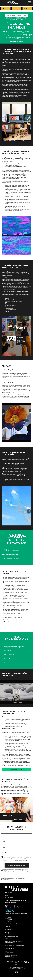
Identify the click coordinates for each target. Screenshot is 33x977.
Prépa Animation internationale (11, 936)
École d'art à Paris (8, 956)
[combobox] (3, 853)
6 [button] (19, 702)
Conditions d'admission (10, 952)
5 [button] (19, 819)
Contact (7, 961)
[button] (15, 550)
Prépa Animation (8, 935)
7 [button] (20, 702)
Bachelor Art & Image (9, 938)
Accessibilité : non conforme (18, 962)
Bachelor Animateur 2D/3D (10, 942)
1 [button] (13, 702)
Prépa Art (7, 932)
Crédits (12, 961)
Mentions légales (7, 962)
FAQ (26, 962)
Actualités (7, 954)
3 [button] (15, 702)
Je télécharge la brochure (16, 865)
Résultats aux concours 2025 (11, 955)
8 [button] (21, 702)
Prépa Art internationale (10, 933)
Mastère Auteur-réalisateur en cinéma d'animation (15, 944)
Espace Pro (17, 961)
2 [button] (14, 702)
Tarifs (6, 951)
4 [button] (16, 702)
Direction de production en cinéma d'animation (14, 945)
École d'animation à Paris (10, 957)
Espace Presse (24, 961)
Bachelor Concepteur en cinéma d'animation (14, 941)
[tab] (15, 550)
